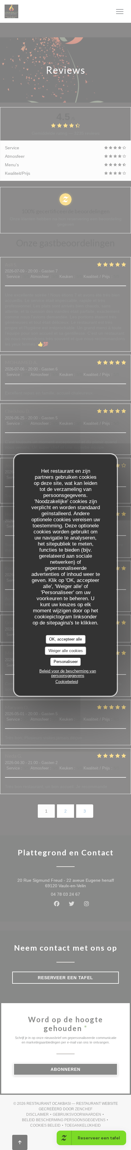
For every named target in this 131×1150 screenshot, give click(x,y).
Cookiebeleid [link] (66, 681)
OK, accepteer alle (65, 639)
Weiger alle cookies (65, 650)
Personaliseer (66, 661)
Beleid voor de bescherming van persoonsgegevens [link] (67, 673)
